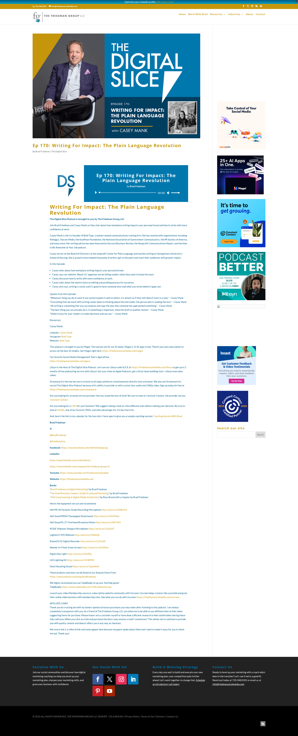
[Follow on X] (109, 679)
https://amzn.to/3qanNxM (85, 566)
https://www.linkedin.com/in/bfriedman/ (70, 460)
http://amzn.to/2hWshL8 (114, 509)
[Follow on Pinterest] (98, 691)
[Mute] (168, 192)
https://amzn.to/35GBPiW (80, 560)
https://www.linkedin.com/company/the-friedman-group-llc (80, 466)
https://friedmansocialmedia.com (77, 479)
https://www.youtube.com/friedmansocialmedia (84, 472)
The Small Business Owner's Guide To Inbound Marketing (79, 493)
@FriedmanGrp (57, 441)
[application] (136, 192)
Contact (260, 14)
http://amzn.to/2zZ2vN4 (93, 541)
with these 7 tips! (165, 1)
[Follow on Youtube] (109, 691)
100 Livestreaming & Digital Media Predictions (75, 497)
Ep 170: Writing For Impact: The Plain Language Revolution (107, 145)
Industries (234, 14)
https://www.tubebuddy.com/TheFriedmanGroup (86, 586)
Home (182, 14)
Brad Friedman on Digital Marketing (69, 489)
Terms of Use (147, 716)
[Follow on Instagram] (121, 679)
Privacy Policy (132, 716)
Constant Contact (59, 399)
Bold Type (66, 336)
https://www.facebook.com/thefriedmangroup (84, 447)
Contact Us (172, 716)
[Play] (95, 192)
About (249, 14)
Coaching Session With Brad (167, 416)
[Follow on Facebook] (98, 679)
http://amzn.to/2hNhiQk (87, 534)
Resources (216, 14)
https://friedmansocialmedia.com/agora (70, 361)
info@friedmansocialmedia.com (228, 684)
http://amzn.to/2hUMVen (107, 516)
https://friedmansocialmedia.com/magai (122, 350)
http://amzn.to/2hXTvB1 (108, 522)
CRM (74, 405)
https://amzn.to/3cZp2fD (101, 528)
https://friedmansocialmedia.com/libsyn (152, 367)
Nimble (61, 410)
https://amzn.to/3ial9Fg (79, 553)
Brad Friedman (42, 151)
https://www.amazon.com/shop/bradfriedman (73, 576)
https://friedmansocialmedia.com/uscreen (158, 597)
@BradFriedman (58, 435)
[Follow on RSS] (262, 723)
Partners (160, 716)
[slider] (174, 192)
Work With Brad (198, 14)
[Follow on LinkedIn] (133, 679)
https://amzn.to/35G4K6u (95, 547)
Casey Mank (66, 332)
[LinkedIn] (261, 7)
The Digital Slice (59, 151)
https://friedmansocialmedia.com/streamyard (73, 389)
